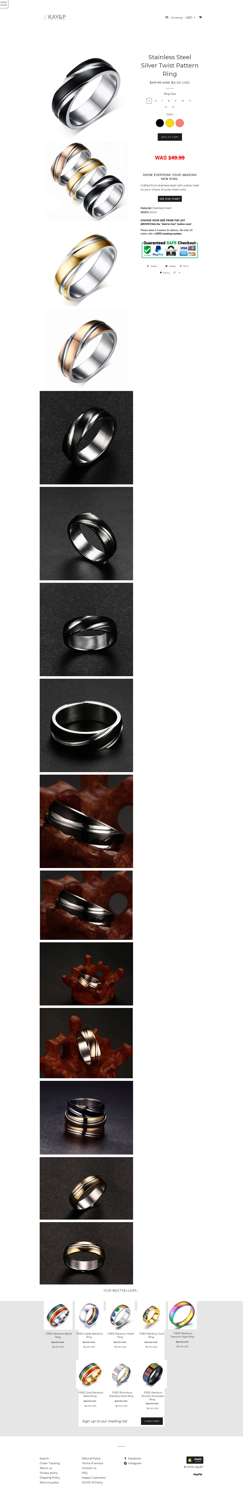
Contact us (89, 1468)
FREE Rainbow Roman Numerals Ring (153, 1396)
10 (183, 100)
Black (163, 122)
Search (44, 1458)
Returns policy (49, 1482)
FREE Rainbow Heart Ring (121, 1335)
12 (166, 107)
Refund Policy (91, 1458)
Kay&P (199, 1467)
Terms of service (92, 1463)
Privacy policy (49, 1472)
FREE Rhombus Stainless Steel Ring (121, 1394)
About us (46, 1468)
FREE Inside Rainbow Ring (89, 1335)
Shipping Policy (50, 1477)
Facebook (134, 1458)
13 (173, 107)
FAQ (84, 1472)
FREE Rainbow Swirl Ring (151, 1335)
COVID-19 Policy (92, 1482)
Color (169, 114)
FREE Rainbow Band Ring (59, 1335)
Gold (173, 121)
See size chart (170, 198)
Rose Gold (183, 121)
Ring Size (170, 93)
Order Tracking (50, 1463)
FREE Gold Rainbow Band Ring (90, 1394)
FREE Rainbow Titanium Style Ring (182, 1335)
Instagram (134, 1463)
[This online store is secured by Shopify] (194, 1462)
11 (190, 100)
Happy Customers (94, 1477)
